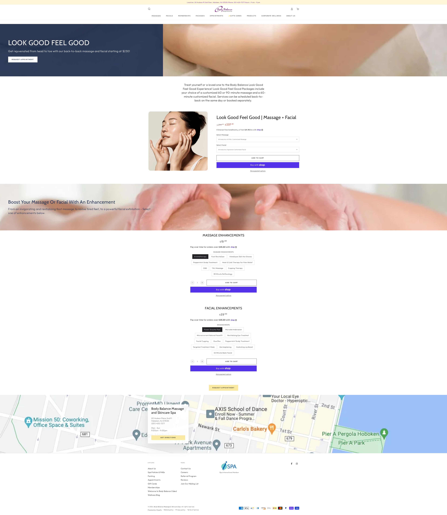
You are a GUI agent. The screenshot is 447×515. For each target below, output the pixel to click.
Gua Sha (216, 341)
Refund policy (168, 510)
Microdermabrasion (233, 330)
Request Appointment (23, 59)
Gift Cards (152, 484)
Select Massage (223, 135)
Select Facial (221, 145)
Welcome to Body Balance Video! (162, 491)
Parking (151, 476)
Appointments (154, 480)
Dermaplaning (225, 347)
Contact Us (186, 468)
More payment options (258, 171)
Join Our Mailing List (190, 484)
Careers (184, 472)
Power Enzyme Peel (212, 330)
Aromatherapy (200, 257)
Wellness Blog (154, 495)
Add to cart (258, 158)
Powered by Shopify (155, 510)
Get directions (168, 437)
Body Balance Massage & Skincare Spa (167, 507)
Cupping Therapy (235, 268)
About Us (152, 468)
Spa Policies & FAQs (156, 472)
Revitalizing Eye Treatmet (238, 335)
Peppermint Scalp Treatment (205, 262)
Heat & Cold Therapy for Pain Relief (237, 262)
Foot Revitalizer (218, 257)
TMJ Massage (217, 268)
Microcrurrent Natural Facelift (210, 335)
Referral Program (188, 476)
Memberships (154, 487)
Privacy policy (180, 510)
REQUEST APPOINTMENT (223, 388)
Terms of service (193, 510)
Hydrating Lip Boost (244, 347)
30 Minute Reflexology (223, 274)
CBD (205, 268)
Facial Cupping (202, 341)
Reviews (184, 480)
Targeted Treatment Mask (204, 347)
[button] (149, 9)
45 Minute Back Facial (223, 353)
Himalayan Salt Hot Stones (241, 257)
